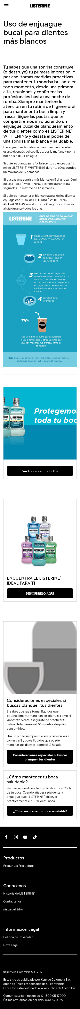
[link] (40, 423)
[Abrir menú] (12, 6)
